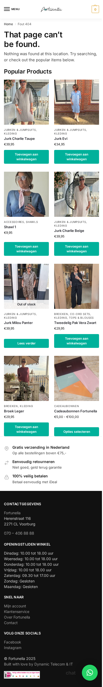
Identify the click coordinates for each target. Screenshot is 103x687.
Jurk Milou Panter (18, 323)
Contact (11, 622)
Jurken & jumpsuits (20, 129)
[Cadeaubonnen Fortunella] (76, 378)
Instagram (12, 647)
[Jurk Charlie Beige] (76, 194)
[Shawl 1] (26, 194)
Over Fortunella (17, 617)
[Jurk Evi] (76, 102)
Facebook (12, 642)
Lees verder (26, 343)
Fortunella (12, 513)
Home (8, 24)
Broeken (61, 314)
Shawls (32, 221)
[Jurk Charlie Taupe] (26, 102)
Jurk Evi (60, 138)
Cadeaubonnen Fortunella (75, 411)
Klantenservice (16, 611)
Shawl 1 (10, 227)
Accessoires (14, 221)
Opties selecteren (76, 432)
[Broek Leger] (26, 378)
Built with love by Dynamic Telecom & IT (38, 664)
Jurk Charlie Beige (69, 230)
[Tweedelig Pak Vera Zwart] (76, 286)
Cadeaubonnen (66, 406)
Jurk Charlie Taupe (19, 138)
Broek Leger (14, 411)
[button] (94, 9)
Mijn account (15, 606)
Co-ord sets (80, 314)
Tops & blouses (81, 317)
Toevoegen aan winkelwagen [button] (26, 156)
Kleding (10, 133)
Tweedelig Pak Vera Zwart (75, 323)
